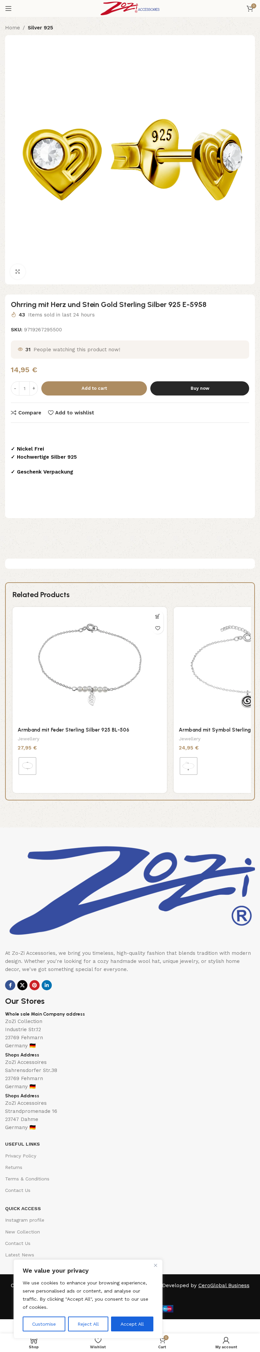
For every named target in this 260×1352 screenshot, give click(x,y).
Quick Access (23, 1208)
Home (12, 28)
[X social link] (22, 985)
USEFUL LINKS (22, 1144)
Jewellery (28, 738)
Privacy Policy (20, 1155)
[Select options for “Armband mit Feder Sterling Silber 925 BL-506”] (158, 616)
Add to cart (94, 388)
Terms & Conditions (27, 1178)
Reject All (88, 1324)
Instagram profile (24, 1220)
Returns (13, 1167)
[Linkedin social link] (47, 985)
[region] (88, 1298)
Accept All (132, 1324)
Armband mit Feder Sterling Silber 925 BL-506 (73, 730)
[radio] (27, 766)
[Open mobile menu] (8, 8)
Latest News (19, 1254)
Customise (44, 1324)
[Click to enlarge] (17, 271)
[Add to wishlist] (158, 628)
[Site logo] (130, 8)
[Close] (155, 1265)
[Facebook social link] (10, 985)
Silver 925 (40, 28)
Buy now (200, 388)
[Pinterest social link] (34, 985)
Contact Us (17, 1190)
